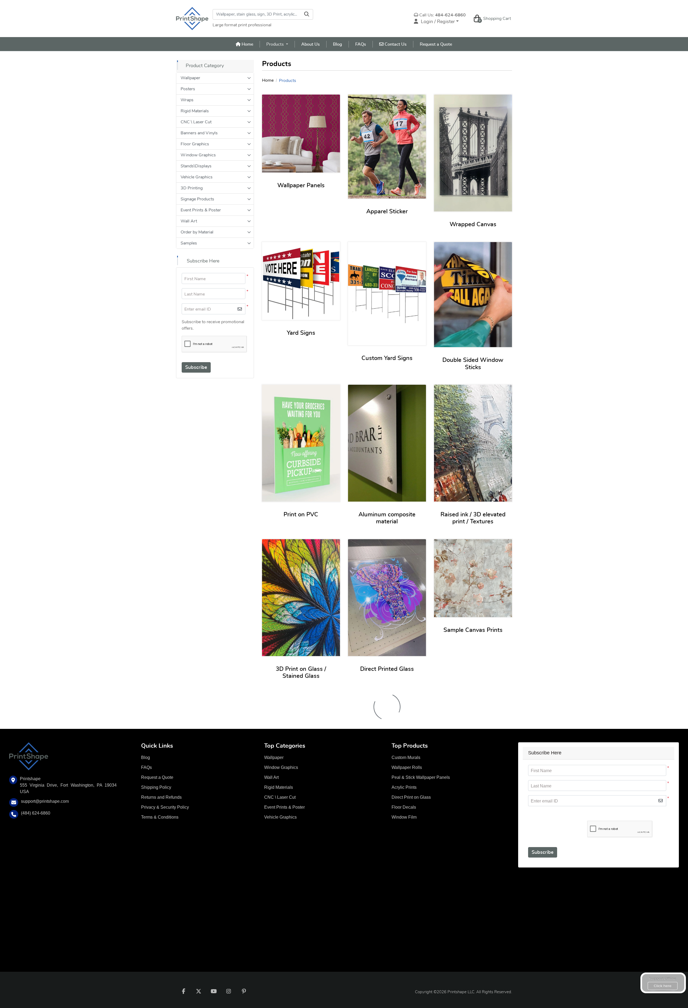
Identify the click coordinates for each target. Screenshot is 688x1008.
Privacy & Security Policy (165, 807)
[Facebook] (183, 991)
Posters (188, 89)
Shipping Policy (156, 787)
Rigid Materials (195, 111)
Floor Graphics (195, 144)
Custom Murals (406, 757)
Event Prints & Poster (201, 210)
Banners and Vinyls (199, 133)
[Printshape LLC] (192, 18)
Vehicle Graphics (197, 177)
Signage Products (197, 199)
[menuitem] (244, 44)
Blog (145, 757)
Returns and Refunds (161, 797)
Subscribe (196, 367)
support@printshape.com (45, 801)
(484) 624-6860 (35, 813)
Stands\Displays (196, 166)
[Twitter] (198, 991)
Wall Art (189, 221)
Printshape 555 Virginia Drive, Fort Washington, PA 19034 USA (68, 785)
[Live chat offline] (663, 983)
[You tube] (213, 991)
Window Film (404, 817)
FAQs (146, 767)
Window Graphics (198, 155)
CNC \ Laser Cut (196, 122)
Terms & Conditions (159, 817)
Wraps (187, 100)
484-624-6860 (450, 15)
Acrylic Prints (404, 787)
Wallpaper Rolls (407, 767)
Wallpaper (190, 78)
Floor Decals (404, 807)
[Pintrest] (228, 991)
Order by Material (197, 232)
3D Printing (192, 188)
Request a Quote (157, 777)
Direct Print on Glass (411, 797)
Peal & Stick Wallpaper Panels (421, 777)
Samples (189, 243)
